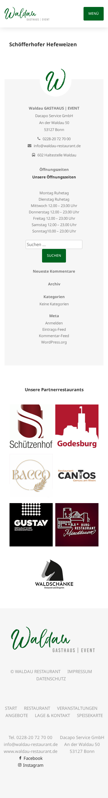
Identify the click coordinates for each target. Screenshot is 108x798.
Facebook (33, 758)
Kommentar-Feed (54, 335)
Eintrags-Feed (54, 329)
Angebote (16, 715)
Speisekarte (90, 715)
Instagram (33, 765)
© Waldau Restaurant (35, 671)
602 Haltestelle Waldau (56, 155)
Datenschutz (51, 678)
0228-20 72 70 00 (57, 138)
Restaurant (37, 708)
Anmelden (54, 323)
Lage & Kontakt (52, 715)
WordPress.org (54, 342)
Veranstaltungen (77, 708)
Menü (93, 13)
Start (11, 708)
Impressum (79, 671)
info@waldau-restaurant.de (57, 145)
